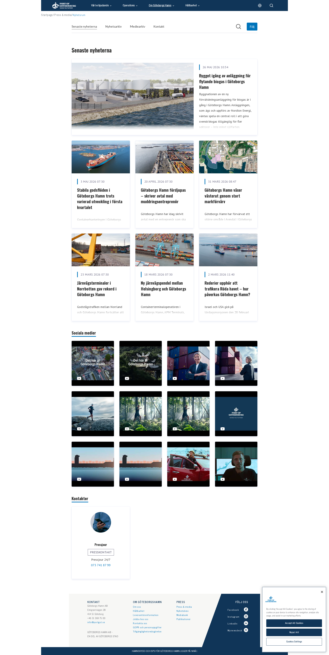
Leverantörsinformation (145, 615)
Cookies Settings (294, 641)
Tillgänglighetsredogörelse (147, 631)
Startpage (47, 15)
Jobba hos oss (140, 619)
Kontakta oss (140, 623)
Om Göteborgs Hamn (160, 5)
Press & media (62, 15)
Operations (129, 5)
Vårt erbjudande (100, 5)
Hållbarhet (191, 5)
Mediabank (182, 615)
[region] (294, 619)
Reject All (294, 632)
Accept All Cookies (294, 623)
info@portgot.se (96, 622)
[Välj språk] (260, 5)
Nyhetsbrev (182, 611)
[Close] (322, 592)
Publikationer (183, 619)
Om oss (137, 607)
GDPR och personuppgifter (147, 627)
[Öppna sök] (271, 5)
